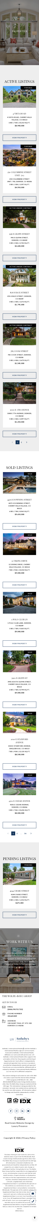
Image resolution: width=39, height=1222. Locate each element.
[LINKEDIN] (22, 1111)
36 (25, 833)
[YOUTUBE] (28, 1111)
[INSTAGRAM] (16, 1111)
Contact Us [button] (19, 979)
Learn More (19, 1094)
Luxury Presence (19, 1126)
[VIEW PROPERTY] (19, 136)
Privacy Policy (28, 1138)
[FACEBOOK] (11, 1111)
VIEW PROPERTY (19, 138)
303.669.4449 (12, 1016)
